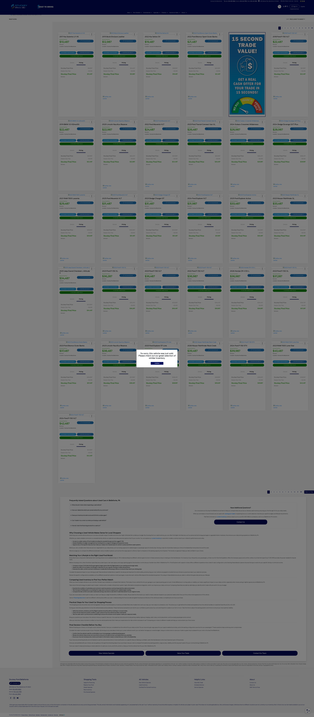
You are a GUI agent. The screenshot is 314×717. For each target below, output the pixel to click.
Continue (157, 363)
